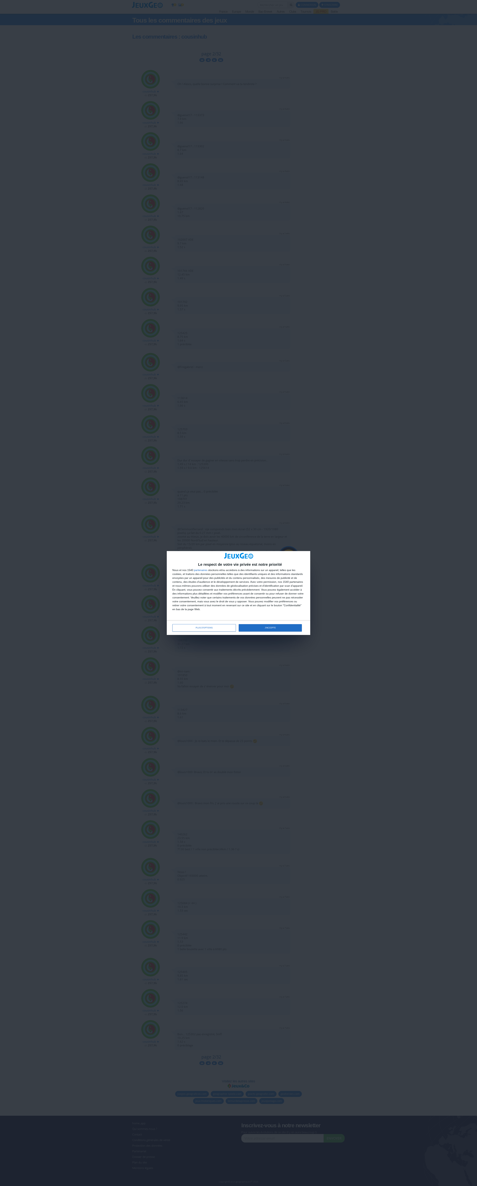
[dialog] (238, 593)
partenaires (200, 570)
